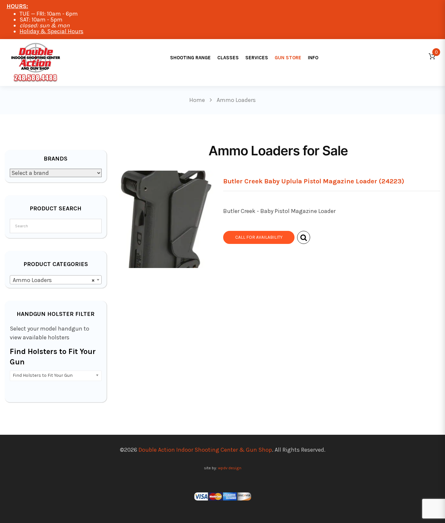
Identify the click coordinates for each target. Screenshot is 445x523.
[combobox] (56, 279)
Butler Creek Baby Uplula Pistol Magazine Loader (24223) (313, 181)
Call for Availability (258, 237)
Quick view (303, 237)
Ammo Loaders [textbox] (54, 280)
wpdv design (229, 467)
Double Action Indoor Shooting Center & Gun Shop (205, 449)
